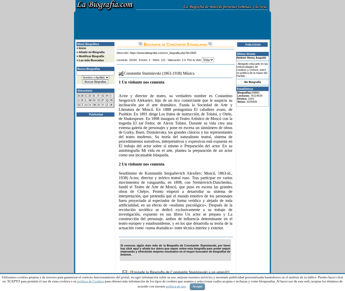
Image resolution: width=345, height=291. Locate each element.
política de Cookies (90, 281)
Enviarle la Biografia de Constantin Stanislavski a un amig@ (180, 272)
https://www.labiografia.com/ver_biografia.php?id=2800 (163, 52)
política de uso (176, 286)
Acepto (197, 286)
